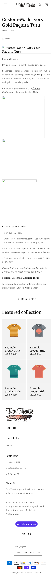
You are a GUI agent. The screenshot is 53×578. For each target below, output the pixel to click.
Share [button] (7, 38)
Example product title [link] (13, 349)
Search (9, 445)
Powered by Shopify (34, 573)
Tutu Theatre (22, 573)
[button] (6, 5)
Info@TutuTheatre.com (21, 238)
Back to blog (28, 299)
